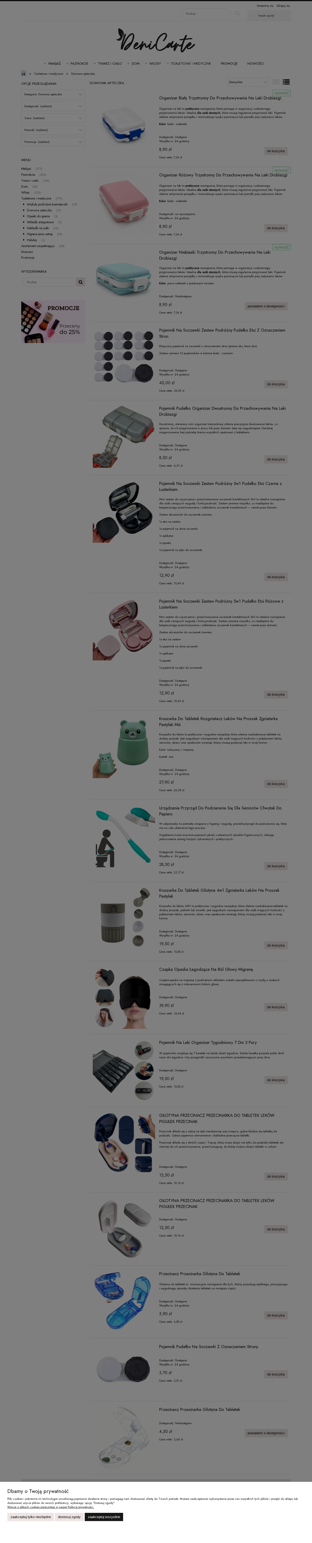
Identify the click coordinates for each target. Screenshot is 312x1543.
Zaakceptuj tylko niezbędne (31, 1517)
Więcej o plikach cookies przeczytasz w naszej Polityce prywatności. (50, 1507)
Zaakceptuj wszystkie (104, 1517)
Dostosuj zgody (69, 1517)
